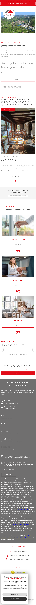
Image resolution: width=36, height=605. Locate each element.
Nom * (4, 395)
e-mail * (5, 411)
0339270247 (8, 380)
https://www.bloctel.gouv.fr (21, 504)
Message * (6, 427)
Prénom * (6, 403)
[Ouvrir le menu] (34, 9)
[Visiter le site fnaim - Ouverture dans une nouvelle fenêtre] (13, 552)
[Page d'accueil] (9, 13)
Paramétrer (14, 594)
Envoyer (9, 454)
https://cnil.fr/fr (23, 489)
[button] (15, 161)
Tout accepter (14, 599)
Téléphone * (7, 419)
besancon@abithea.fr (11, 383)
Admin (31, 580)
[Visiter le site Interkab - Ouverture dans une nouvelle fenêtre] (22, 552)
